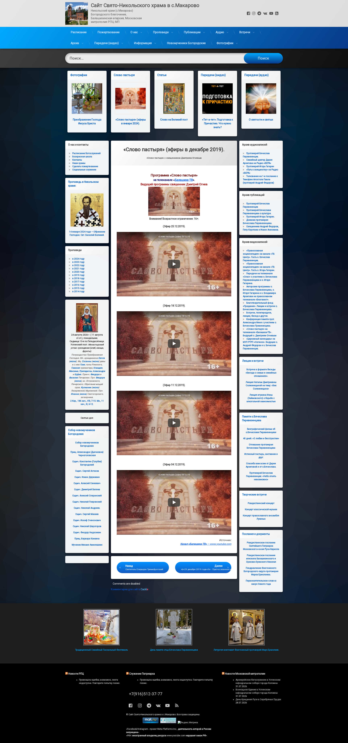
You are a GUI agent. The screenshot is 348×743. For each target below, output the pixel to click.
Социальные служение (84, 169)
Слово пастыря (124, 75)
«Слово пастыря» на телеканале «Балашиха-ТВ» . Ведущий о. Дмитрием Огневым (259, 332)
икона (73, 361)
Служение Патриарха (142, 673)
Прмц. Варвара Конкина (87, 538)
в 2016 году (78, 285)
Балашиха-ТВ (184, 180)
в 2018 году (78, 278)
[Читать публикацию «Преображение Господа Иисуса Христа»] (87, 99)
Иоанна (75, 394)
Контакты (77, 160)
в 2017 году (78, 281)
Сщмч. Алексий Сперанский (87, 495)
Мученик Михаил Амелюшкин (87, 545)
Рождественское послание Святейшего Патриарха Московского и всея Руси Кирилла (261, 545)
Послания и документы (256, 533)
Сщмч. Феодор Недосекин (87, 532)
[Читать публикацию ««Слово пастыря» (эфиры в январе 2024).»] (130, 99)
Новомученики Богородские (186, 43)
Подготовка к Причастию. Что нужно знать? (217, 123)
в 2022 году (78, 265)
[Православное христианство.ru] (168, 722)
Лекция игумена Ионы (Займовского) (261, 398)
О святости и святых (261, 119)
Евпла (101, 358)
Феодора (95, 374)
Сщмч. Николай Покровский (87, 502)
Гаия (82, 364)
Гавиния (75, 368)
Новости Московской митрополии (245, 673)
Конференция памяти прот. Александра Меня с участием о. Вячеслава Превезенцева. (260, 322)
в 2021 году (78, 268)
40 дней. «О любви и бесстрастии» (261, 438)
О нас (134, 32)
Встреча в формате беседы (261, 372)
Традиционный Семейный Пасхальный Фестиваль (101, 650)
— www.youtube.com (205, 543)
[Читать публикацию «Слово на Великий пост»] (174, 99)
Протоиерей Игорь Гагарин (260, 166)
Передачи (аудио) (256, 75)
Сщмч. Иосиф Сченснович (87, 520)
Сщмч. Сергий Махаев (87, 514)
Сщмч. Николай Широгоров (87, 526)
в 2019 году (78, 275)
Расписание (79, 32)
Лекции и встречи (253, 360)
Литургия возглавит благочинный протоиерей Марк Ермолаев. (246, 650)
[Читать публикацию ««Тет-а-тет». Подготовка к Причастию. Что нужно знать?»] (217, 99)
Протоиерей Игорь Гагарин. (260, 216)
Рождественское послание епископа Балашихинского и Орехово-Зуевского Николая (261, 558)
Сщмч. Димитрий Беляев (87, 489)
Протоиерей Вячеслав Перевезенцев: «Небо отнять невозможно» (261, 476)
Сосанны (86, 361)
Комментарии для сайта (129, 589)
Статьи (161, 75)
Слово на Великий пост (174, 119)
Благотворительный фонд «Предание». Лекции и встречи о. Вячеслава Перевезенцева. (260, 306)
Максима (73, 371)
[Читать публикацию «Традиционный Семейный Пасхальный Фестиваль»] (101, 627)
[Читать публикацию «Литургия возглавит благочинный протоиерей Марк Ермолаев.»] (246, 627)
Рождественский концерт (261, 503)
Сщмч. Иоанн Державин (87, 477)
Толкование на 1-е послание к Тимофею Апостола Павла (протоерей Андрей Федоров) (260, 179)
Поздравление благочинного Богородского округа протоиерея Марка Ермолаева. (261, 571)
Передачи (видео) (106, 43)
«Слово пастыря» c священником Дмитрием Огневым (174, 158)
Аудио (220, 32)
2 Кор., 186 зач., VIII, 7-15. (83, 401)
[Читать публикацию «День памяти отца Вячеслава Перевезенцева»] (174, 627)
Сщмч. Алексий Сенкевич (87, 483)
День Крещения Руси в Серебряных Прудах (258, 699)
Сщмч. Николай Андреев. (87, 508)
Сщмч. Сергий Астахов (87, 471)
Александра (99, 371)
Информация (143, 43)
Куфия (77, 374)
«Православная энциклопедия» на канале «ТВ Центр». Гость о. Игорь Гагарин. (259, 267)
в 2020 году (78, 272)
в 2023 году (78, 262)
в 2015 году (78, 288)
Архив (75, 43)
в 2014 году (78, 291)
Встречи (244, 32)
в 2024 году (78, 259)
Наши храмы (78, 163)
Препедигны (85, 371)
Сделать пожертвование (85, 166)
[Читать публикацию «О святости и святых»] (261, 99)
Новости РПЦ (76, 673)
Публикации (192, 32)
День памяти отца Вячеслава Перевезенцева (174, 650)
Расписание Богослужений (86, 153)
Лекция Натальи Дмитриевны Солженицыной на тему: (261, 385)
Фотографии (225, 43)
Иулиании (86, 387)
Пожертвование (109, 32)
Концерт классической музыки (261, 509)
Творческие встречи (254, 494)
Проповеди (161, 32)
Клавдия (97, 368)
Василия (73, 377)
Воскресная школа (82, 156)
